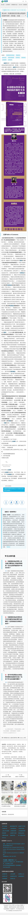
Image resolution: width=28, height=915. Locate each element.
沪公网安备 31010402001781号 (14, 910)
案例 (21, 260)
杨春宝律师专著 (14, 737)
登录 (13, 814)
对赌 (9, 420)
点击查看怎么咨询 (9, 863)
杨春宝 (5, 63)
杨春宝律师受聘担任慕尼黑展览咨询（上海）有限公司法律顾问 (20, 792)
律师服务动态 (14, 4)
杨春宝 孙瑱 (6, 10)
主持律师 (8, 4)
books (21, 737)
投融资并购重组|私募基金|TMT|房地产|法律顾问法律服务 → (14, 489)
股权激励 (13, 371)
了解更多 (8, 547)
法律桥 (14, 441)
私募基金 (22, 272)
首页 (3, 4)
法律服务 (9, 474)
